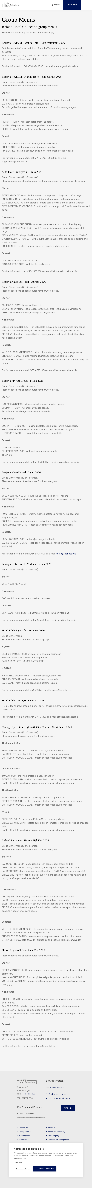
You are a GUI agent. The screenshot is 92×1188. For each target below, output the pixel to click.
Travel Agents (24, 1135)
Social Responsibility (56, 1131)
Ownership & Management (58, 1139)
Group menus (24, 1139)
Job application (25, 1131)
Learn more (18, 1162)
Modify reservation (57, 1094)
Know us (51, 1127)
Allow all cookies (44, 1169)
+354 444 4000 (28, 1093)
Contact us (23, 1127)
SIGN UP (68, 1108)
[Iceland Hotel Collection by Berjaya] (11, 4)
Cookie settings (22, 1169)
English (57, 5)
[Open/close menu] (86, 5)
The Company (53, 1135)
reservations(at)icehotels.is (61, 1098)
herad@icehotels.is (66, 553)
